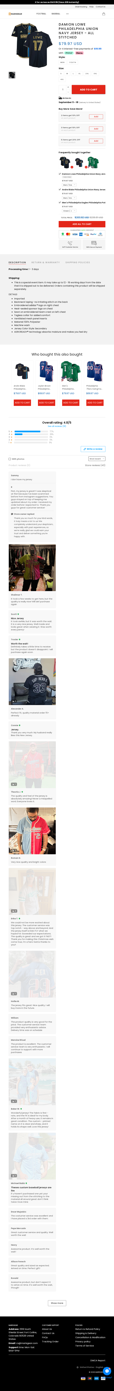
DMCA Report (97, 1360)
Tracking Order (50, 1341)
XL (80, 73)
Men (62, 62)
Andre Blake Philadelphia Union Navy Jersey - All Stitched (19, 387)
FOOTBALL (41, 13)
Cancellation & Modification (90, 1337)
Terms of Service (84, 1345)
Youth (72, 62)
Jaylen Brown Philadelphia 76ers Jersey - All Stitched (46, 387)
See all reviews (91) (57, 426)
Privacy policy (83, 1341)
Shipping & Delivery (85, 1333)
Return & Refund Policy (87, 1329)
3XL (95, 73)
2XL (87, 73)
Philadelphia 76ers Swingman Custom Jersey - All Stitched (94, 387)
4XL (62, 79)
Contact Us (100, 7)
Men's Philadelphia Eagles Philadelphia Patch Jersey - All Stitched (70, 387)
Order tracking (81, 7)
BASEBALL (56, 13)
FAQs (91, 7)
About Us (47, 1329)
